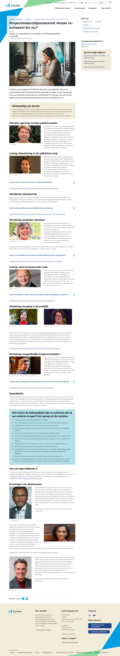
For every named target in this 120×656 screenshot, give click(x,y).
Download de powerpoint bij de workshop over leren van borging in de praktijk (34, 348)
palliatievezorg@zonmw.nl (32, 478)
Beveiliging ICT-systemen (84, 652)
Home (11, 19)
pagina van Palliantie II (18, 476)
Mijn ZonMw (49, 2)
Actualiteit (19, 19)
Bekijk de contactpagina (70, 642)
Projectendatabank (60, 2)
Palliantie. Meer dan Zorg (89, 44)
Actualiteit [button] (92, 8)
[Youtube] (94, 615)
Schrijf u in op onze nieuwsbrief (97, 625)
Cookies (12, 652)
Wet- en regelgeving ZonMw (64, 652)
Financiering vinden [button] (62, 8)
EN (90, 3)
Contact (81, 2)
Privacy (37, 652)
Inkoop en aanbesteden (101, 652)
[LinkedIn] (89, 615)
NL (86, 3)
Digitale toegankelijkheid (24, 652)
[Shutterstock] (73, 44)
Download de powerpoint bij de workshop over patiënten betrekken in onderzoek (35, 261)
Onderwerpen (80, 8)
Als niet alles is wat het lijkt (47, 333)
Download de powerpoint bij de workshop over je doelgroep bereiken (31, 388)
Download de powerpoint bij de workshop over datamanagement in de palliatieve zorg (37, 214)
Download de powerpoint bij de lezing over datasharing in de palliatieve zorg (33, 188)
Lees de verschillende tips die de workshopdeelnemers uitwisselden (37, 255)
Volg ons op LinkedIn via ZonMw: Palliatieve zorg (94, 57)
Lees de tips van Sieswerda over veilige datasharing (30, 182)
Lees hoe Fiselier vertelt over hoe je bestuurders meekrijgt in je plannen (39, 295)
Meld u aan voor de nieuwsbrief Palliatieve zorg (94, 62)
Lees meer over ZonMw (43, 630)
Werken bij (71, 2)
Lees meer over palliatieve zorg (94, 67)
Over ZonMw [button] (106, 8)
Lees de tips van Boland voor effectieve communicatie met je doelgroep (39, 382)
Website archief (47, 652)
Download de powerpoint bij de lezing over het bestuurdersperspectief (32, 301)
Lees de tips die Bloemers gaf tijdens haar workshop (31, 208)
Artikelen (28, 19)
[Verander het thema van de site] (95, 3)
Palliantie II (84, 46)
